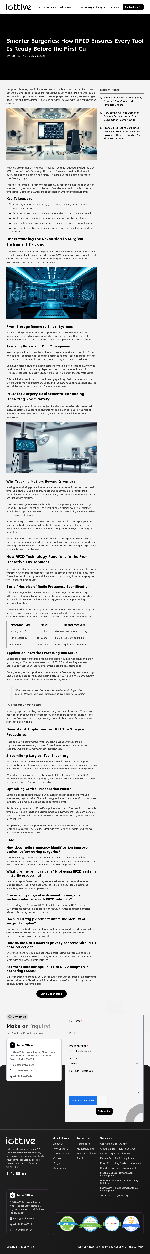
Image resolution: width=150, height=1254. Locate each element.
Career (57, 1158)
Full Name (75, 1021)
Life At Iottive (61, 1153)
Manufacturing (85, 1148)
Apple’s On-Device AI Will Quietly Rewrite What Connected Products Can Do (123, 101)
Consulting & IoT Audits (113, 1143)
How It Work (60, 1148)
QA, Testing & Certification (115, 1153)
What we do (66, 7)
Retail (80, 1158)
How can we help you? (81, 1071)
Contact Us (131, 7)
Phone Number (78, 1046)
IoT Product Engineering (114, 1195)
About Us (58, 1143)
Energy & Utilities (86, 1153)
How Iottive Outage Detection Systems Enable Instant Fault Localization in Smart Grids (121, 116)
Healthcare (83, 1143)
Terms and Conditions (114, 1246)
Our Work (114, 7)
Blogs (56, 1163)
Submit (102, 1111)
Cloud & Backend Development (118, 1168)
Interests (74, 1058)
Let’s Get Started (51, 993)
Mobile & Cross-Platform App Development (116, 1174)
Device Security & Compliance (117, 1158)
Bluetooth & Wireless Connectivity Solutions (119, 1181)
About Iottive (46, 7)
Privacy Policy (136, 1246)
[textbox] (103, 1063)
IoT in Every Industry (90, 7)
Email (73, 1033)
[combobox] (74, 1051)
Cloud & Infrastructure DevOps (117, 1148)
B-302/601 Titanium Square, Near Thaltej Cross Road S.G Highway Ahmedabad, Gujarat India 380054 (33, 1056)
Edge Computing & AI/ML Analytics (120, 1163)
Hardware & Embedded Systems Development (119, 1189)
